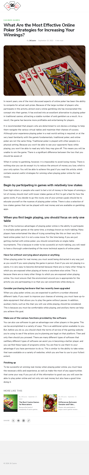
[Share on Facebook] (18, 421)
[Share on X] (13, 421)
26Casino (32, 40)
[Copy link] (29, 421)
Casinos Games (12, 20)
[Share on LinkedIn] (23, 421)
